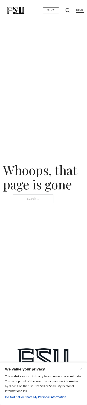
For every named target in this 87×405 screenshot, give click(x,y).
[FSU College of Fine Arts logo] (10, 10)
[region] (43, 383)
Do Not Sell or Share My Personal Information (35, 397)
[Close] (82, 368)
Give (51, 10)
